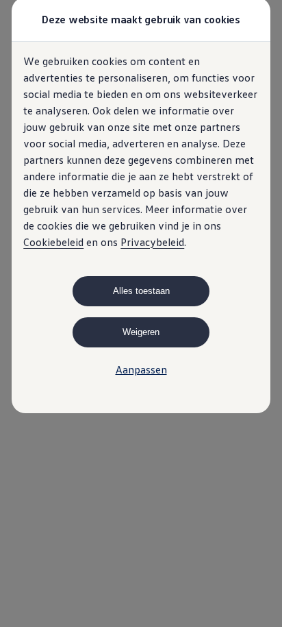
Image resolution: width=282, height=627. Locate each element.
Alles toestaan (141, 291)
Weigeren (141, 332)
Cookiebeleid (53, 242)
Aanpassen (141, 369)
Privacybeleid (152, 242)
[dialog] (141, 313)
